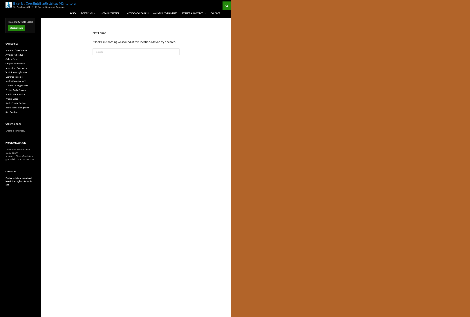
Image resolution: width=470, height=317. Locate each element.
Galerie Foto (11, 59)
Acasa (73, 13)
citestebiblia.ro (16, 28)
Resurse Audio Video (192, 13)
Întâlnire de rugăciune (16, 72)
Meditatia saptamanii (138, 13)
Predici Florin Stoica (15, 94)
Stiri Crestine (12, 112)
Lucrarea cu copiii (14, 76)
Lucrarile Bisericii (109, 13)
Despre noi (87, 13)
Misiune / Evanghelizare (17, 85)
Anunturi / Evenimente (165, 13)
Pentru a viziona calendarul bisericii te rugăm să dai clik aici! (19, 181)
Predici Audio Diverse (16, 90)
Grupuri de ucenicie (15, 63)
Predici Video (12, 98)
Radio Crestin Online (16, 103)
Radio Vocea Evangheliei (17, 107)
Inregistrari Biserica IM (17, 68)
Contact (215, 13)
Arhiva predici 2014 (15, 54)
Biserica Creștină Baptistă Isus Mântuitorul (45, 3)
